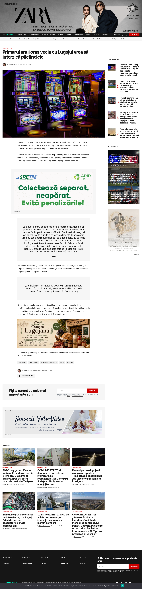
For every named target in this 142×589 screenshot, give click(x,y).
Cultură (6, 563)
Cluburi (99, 39)
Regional (22, 39)
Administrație (7, 48)
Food (92, 39)
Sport (113, 172)
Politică (83, 557)
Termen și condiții (77, 396)
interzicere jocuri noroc (49, 362)
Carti (107, 39)
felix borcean (34, 362)
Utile (38, 39)
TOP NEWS (134, 34)
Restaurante (75, 39)
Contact (83, 563)
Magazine (56, 39)
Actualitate (7, 557)
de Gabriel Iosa (114, 165)
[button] (4, 34)
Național (31, 39)
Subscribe (92, 390)
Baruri (85, 39)
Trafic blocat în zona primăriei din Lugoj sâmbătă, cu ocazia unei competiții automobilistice (129, 102)
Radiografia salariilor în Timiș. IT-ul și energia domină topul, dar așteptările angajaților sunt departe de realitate (129, 117)
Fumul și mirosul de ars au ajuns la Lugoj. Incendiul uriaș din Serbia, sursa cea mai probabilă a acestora (129, 133)
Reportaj (13, 39)
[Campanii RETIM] (53, 191)
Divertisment (27, 563)
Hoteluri (65, 39)
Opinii (5, 39)
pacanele (70, 362)
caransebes (22, 362)
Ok (123, 586)
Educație (44, 557)
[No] (139, 586)
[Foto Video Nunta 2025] (53, 422)
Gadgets (115, 39)
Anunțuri (46, 39)
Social (113, 192)
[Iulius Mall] (71, 16)
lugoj (62, 362)
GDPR (68, 396)
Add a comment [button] (27, 376)
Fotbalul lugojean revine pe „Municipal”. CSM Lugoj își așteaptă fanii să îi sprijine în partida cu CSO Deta (129, 86)
